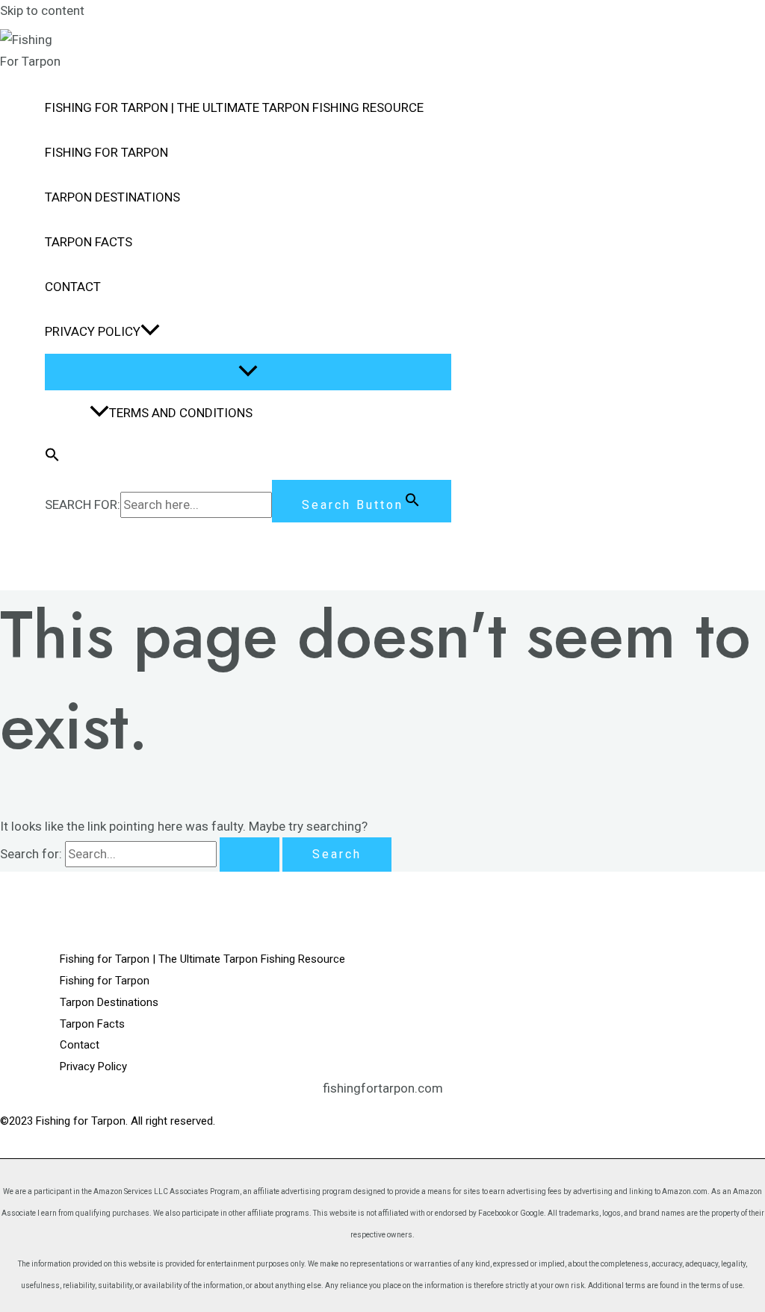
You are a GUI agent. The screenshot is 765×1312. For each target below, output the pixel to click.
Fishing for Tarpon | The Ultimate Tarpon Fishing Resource (234, 107)
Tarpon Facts (88, 241)
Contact (73, 286)
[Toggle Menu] (248, 372)
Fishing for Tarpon (106, 152)
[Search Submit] (249, 854)
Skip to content (42, 10)
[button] (150, 331)
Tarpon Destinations (112, 197)
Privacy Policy (92, 331)
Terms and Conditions (181, 412)
